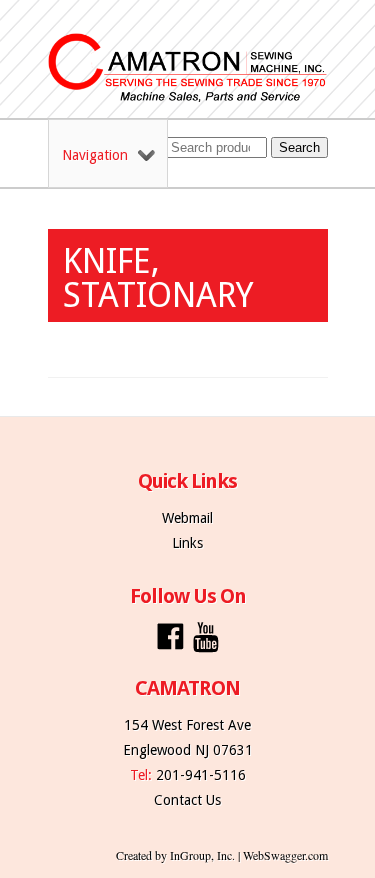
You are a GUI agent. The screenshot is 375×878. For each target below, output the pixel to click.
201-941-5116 (201, 775)
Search (299, 147)
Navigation (95, 155)
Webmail (187, 518)
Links (187, 543)
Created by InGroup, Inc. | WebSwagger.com (222, 855)
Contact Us (187, 800)
